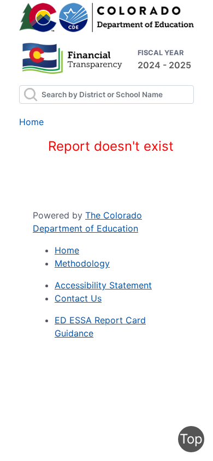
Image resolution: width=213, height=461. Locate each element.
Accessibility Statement (103, 285)
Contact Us (78, 298)
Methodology (82, 263)
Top (191, 439)
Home (31, 121)
